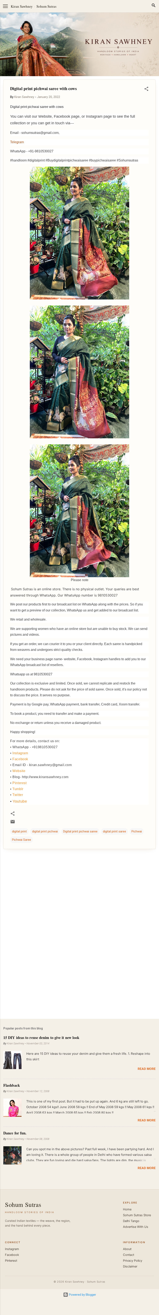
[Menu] (5, 6)
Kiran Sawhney (22, 6)
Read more (147, 1069)
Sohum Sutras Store (137, 1215)
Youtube (20, 801)
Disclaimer (130, 1266)
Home (127, 1209)
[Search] (153, 6)
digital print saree (114, 831)
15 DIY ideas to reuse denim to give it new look (41, 1037)
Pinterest (19, 783)
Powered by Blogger (82, 1295)
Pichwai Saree (21, 840)
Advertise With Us (135, 1227)
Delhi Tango (131, 1221)
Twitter (17, 795)
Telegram (17, 142)
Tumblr (17, 789)
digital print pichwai (45, 831)
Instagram (20, 753)
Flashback (11, 1085)
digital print (19, 831)
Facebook (20, 759)
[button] (146, 89)
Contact (128, 1255)
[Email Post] (12, 823)
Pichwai (136, 831)
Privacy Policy (132, 1260)
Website (18, 771)
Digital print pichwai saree (80, 831)
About (127, 1249)
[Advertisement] (79, 983)
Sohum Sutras (46, 6)
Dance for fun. (14, 1133)
